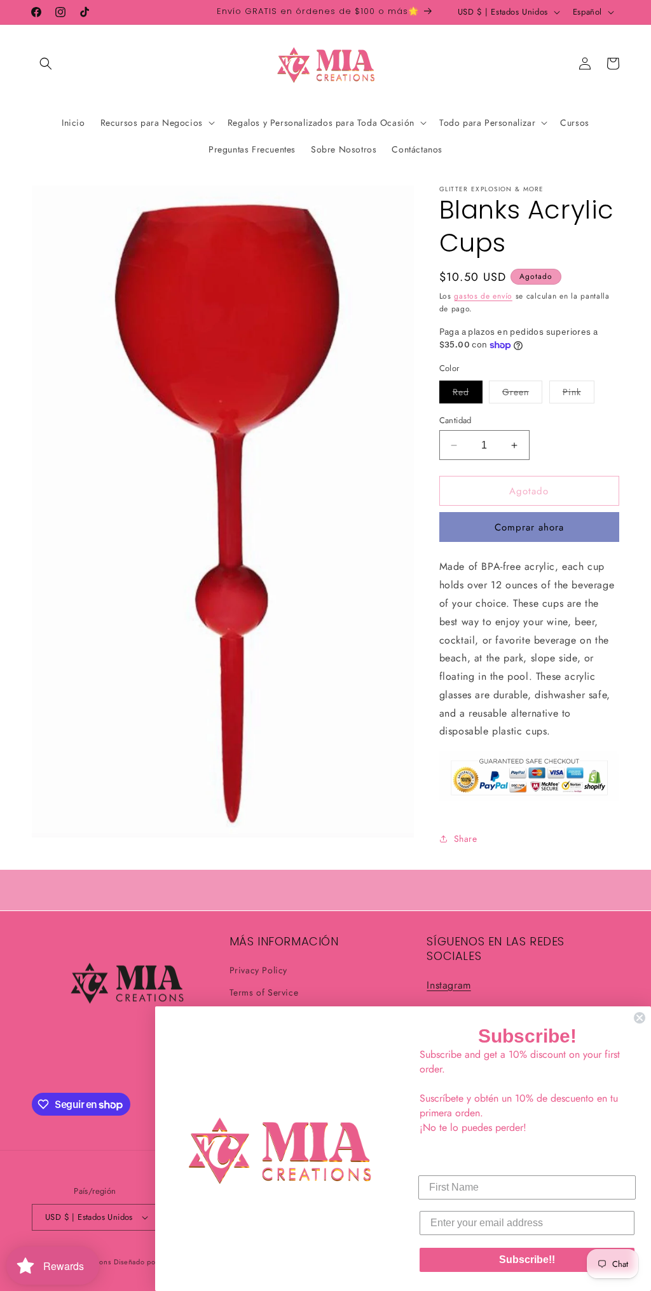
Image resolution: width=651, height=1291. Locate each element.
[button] (46, 64)
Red (468, 394)
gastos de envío (483, 296)
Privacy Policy (258, 970)
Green (522, 394)
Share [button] (465, 838)
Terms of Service (264, 992)
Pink (578, 394)
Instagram (448, 985)
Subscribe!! (527, 1259)
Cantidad (455, 420)
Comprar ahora (529, 527)
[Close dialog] (639, 1017)
